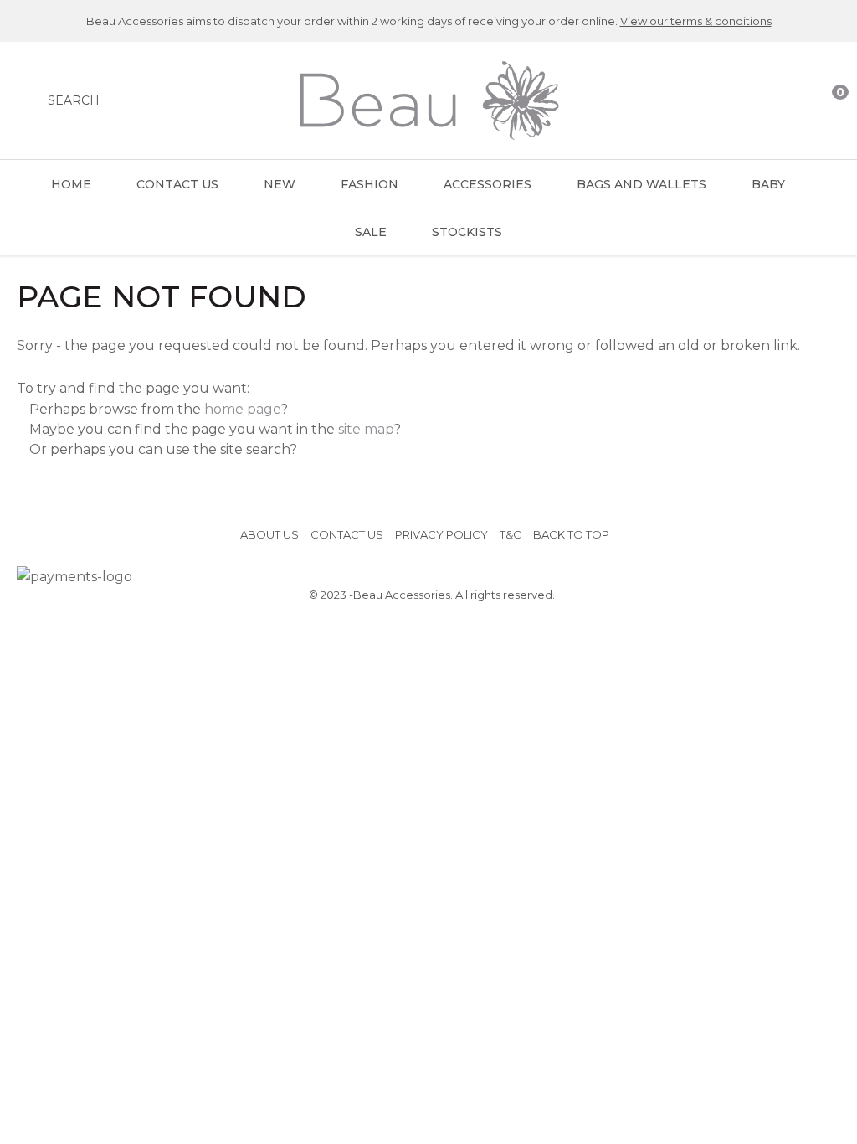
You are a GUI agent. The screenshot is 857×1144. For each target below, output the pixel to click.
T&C (510, 534)
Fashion (369, 184)
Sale (371, 232)
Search (74, 100)
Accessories (487, 184)
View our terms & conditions (696, 21)
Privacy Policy (441, 534)
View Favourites (796, 100)
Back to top (571, 534)
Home (71, 184)
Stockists (467, 232)
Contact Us (177, 184)
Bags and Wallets (641, 184)
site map (365, 429)
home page (242, 409)
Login (762, 100)
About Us (269, 534)
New (279, 184)
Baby (768, 184)
